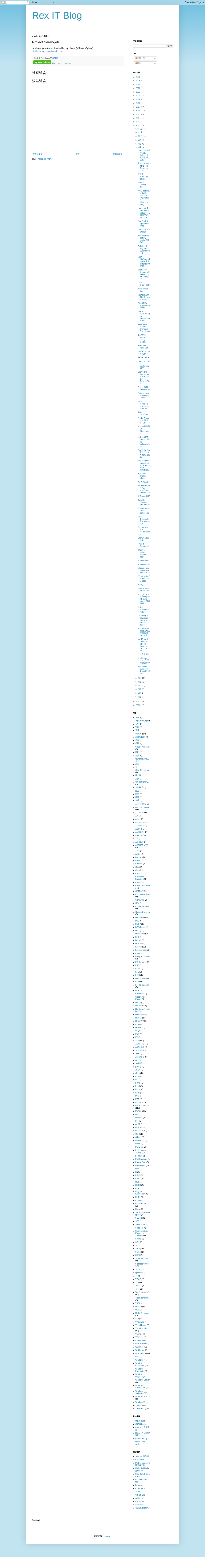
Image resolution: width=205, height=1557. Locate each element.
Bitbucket (139, 1485)
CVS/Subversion (142, 912)
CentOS (138, 873)
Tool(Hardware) (142, 1292)
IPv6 (137, 1034)
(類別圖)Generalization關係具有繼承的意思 (144, 261)
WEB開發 (139, 1347)
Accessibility (140, 804)
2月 (140, 693)
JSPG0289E (143, 482)
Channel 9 (139, 1460)
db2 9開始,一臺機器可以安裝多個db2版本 (144, 632)
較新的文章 (37, 154)
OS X (137, 1134)
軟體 (137, 743)
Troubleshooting (142, 1298)
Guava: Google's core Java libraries (143, 405)
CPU (137, 903)
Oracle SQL (140, 1131)
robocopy (139, 1200)
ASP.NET (139, 842)
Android (138, 829)
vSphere (68, 63)
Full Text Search (142, 985)
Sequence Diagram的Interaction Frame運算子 (144, 274)
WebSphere (140, 1353)
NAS (137, 1114)
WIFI (137, 1357)
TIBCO (138, 1279)
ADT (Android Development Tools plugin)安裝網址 (144, 599)
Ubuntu (138, 1307)
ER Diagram (140, 962)
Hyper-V (139, 1021)
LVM (137, 1096)
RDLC (138, 1185)
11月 (140, 132)
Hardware (139, 1006)
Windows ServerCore (140, 1386)
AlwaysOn (139, 826)
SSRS (138, 1255)
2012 (138, 125)
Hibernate (139, 1014)
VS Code (139, 1337)
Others (138, 1137)
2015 (138, 114)
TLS (137, 1282)
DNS (137, 937)
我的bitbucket (141, 1424)
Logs (137, 1093)
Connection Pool (142, 894)
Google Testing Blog (142, 184)
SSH (137, 1245)
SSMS (138, 1252)
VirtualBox (139, 1322)
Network (139, 1118)
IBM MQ (138, 1027)
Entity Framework (142, 956)
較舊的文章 (118, 154)
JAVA (137, 1041)
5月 (140, 682)
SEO (137, 1221)
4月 (140, 686)
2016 (138, 110)
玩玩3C (138, 734)
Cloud (138, 882)
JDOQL (141, 585)
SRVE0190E (143, 357)
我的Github (140, 1421)
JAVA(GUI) (139, 1047)
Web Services (141, 1344)
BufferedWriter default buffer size (144, 510)
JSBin (137, 1492)
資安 (137, 779)
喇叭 (137, 752)
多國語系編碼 (141, 721)
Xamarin (139, 1405)
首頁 (78, 154)
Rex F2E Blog (141, 1438)
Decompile (140, 934)
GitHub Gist (140, 1495)
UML (137, 1310)
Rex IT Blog (57, 15)
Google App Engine (140, 998)
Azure (137, 854)
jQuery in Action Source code (142, 553)
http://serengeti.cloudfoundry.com (47, 51)
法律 (137, 730)
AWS (137, 851)
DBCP (138, 924)
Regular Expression (140, 1192)
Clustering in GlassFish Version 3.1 (144, 570)
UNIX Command (142, 1313)
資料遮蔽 (139, 787)
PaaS (137, 1144)
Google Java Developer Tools (143, 395)
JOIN (137, 1063)
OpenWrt (139, 1127)
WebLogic (139, 1350)
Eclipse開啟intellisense (144, 388)
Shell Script (140, 1224)
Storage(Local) (141, 1258)
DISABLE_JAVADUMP (144, 353)
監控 (137, 791)
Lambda (139, 1076)
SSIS (137, 1248)
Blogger (107, 1536)
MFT (137, 1099)
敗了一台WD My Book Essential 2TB (143, 167)
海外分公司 (140, 737)
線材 (137, 794)
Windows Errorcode (139, 1370)
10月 (140, 136)
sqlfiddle (139, 1498)
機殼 (137, 797)
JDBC (137, 1053)
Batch (137, 860)
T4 (136, 1276)
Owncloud (139, 1140)
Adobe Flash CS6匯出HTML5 (143, 420)
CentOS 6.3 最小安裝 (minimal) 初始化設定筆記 (144, 155)
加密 (137, 717)
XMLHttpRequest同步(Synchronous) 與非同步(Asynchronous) (144, 198)
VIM (137, 1318)
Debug (138, 930)
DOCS (138, 943)
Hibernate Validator (143, 346)
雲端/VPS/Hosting (142, 769)
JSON (137, 1070)
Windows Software (139, 1392)
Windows (139, 1360)
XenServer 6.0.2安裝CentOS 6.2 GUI (144, 669)
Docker (138, 940)
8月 (140, 144)
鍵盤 (137, 800)
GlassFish (139, 994)
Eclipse (138, 947)
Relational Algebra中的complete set (144, 249)
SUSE (138, 1269)
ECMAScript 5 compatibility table (144, 578)
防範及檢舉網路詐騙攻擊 (142, 1469)
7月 (140, 147)
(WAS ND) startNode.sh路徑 (144, 305)
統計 (137, 764)
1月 (140, 697)
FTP (137, 982)
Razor (138, 1178)
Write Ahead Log (143, 290)
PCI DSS (139, 1147)
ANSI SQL (139, 832)
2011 (138, 701)
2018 (138, 103)
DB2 (137, 921)
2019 (138, 99)
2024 (138, 84)
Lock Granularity (144, 284)
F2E (137, 972)
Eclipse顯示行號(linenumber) (144, 429)
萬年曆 (138, 775)
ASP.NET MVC (141, 845)
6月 (140, 678)
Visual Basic (140, 1325)
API (136, 839)
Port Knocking (141, 1159)
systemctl (139, 1273)
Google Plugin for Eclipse (144, 589)
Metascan (139, 1501)
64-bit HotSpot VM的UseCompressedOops (144, 489)
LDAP (137, 1083)
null (137, 1121)
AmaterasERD (144, 560)
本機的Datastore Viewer (143, 609)
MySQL (138, 1111)
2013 (138, 122)
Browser (139, 864)
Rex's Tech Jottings (140, 1443)
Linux (137, 1089)
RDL (137, 1182)
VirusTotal (139, 1505)
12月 (140, 129)
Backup (138, 857)
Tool (137, 1289)
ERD (137, 965)
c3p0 (137, 870)
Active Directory (142, 807)
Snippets (139, 1228)
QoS (137, 1169)
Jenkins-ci (139, 1057)
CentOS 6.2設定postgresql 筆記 (144, 364)
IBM (137, 1024)
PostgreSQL (140, 1162)
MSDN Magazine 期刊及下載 (142, 1464)
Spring (138, 1239)
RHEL (138, 1197)
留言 (139, 63)
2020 (138, 96)
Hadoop (61, 63)
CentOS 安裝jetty (143, 539)
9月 (140, 140)
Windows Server (142, 1380)
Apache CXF (140, 835)
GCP (137, 990)
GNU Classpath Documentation (144, 520)
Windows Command (139, 1364)
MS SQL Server (142, 1105)
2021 (138, 92)
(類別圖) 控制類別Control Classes (144, 297)
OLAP (137, 1124)
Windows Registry (139, 1375)
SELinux (139, 1218)
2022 (138, 88)
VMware (139, 1334)
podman (139, 1156)
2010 (138, 705)
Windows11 (140, 1402)
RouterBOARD (141, 1203)
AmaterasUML (144, 564)
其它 (137, 724)
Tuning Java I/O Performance (144, 530)
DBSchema (140, 927)
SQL (137, 1242)
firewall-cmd (140, 978)
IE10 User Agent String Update (142, 338)
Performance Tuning (141, 1151)
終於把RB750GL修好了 (143, 176)
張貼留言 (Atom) (45, 159)
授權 (137, 740)
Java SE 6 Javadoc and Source (144, 502)
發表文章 (141, 58)
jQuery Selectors (143, 413)
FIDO (137, 975)
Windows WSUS (142, 1396)
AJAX (137, 819)
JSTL (137, 1073)
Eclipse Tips (140, 950)
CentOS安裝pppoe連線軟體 (144, 223)
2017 (138, 107)
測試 (137, 756)
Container (139, 900)
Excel (137, 969)
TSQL (137, 1303)
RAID (137, 1175)
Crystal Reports (142, 906)
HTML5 (138, 1018)
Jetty (137, 1060)
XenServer (140, 1408)
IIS (136, 1031)
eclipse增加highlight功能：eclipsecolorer (144, 442)
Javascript (139, 1050)
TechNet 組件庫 (142, 1456)
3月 (140, 689)
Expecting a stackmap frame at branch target (143, 620)
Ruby (137, 1209)
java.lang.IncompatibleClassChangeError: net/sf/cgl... (144, 465)
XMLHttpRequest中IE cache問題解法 (144, 239)
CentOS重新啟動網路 (144, 230)
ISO (137, 1037)
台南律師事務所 (142, 1508)
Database (139, 917)
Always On (140, 822)
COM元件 (139, 891)
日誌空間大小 (143, 654)
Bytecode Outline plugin (142, 475)
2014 (138, 118)
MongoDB (139, 1102)
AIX (136, 816)
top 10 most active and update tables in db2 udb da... (143, 645)
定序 (137, 727)
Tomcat (138, 1286)
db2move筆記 (144, 496)
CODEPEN (140, 1488)
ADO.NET (139, 813)
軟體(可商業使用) (142, 747)
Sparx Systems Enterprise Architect (141, 1233)
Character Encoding (139, 878)
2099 (138, 77)
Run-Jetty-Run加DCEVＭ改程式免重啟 (144, 453)
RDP (137, 1188)
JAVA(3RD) (140, 1044)
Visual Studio (141, 1328)
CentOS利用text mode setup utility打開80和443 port (144, 213)
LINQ (137, 1086)
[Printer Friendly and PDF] (42, 62)
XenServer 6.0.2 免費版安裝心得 (144, 660)
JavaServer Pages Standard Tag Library (144, 327)
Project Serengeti (143, 545)
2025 (138, 81)
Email (137, 953)
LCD (137, 1079)
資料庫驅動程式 (142, 782)
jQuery (138, 1067)
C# (136, 867)
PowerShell (140, 1165)
